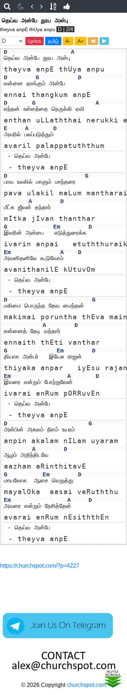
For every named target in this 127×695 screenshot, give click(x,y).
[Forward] (41, 6)
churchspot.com (86, 685)
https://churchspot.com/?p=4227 (39, 566)
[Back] (32, 6)
